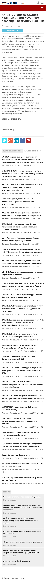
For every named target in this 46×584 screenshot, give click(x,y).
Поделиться (12, 30)
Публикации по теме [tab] (12, 151)
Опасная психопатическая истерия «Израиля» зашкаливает (22, 534)
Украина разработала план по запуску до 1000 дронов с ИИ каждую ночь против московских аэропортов (22, 509)
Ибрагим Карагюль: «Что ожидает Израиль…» (22, 498)
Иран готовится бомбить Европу (16, 562)
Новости (6, 492)
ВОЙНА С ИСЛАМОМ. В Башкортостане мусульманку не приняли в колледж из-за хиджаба (20, 522)
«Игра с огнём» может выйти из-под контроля (22, 543)
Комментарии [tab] (32, 151)
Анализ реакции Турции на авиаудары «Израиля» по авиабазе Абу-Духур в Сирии (21, 553)
